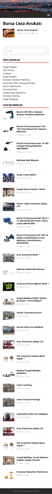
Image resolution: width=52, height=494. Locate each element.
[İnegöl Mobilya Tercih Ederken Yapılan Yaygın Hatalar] (8, 463)
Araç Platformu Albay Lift (30, 341)
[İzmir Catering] (8, 390)
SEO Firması (8, 70)
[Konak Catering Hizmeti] (8, 318)
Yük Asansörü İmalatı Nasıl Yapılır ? (31, 357)
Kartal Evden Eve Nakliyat (30, 327)
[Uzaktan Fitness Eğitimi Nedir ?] (8, 289)
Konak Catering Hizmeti (29, 312)
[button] (48, 15)
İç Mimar (7, 73)
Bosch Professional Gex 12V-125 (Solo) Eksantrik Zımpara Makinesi (31, 129)
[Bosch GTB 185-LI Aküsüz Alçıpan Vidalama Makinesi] (8, 117)
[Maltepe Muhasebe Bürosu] (8, 274)
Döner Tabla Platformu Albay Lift (32, 205)
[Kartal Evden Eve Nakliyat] (8, 332)
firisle (36, 33)
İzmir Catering (24, 385)
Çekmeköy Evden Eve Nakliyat (32, 414)
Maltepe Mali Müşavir (28, 160)
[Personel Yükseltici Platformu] (8, 477)
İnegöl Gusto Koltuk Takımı (31, 189)
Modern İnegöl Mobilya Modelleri (28, 371)
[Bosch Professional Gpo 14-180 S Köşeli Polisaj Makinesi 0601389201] (8, 149)
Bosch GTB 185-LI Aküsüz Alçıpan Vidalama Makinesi (30, 113)
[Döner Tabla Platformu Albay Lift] (8, 209)
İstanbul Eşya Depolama (14, 92)
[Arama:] (26, 50)
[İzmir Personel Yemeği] (8, 405)
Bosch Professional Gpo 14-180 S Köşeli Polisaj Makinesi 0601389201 (32, 146)
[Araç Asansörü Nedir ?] (8, 260)
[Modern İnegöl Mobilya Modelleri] (8, 376)
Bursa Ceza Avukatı (27, 30)
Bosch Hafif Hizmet (12, 86)
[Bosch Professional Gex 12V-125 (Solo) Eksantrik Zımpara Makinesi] (8, 132)
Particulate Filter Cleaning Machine (19, 83)
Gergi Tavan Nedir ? (27, 174)
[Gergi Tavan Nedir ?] (8, 180)
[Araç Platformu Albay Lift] (8, 347)
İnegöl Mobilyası (10, 99)
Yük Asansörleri (10, 89)
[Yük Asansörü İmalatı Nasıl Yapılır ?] (8, 361)
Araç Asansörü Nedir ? (28, 254)
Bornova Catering (11, 95)
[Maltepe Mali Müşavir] (8, 166)
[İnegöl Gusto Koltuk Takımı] (8, 195)
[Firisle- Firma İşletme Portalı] (26, 10)
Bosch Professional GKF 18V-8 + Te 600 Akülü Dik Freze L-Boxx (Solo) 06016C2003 (33, 221)
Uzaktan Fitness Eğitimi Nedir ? (33, 283)
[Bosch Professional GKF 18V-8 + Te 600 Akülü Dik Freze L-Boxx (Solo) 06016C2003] (8, 223)
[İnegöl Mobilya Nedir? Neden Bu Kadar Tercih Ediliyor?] (8, 303)
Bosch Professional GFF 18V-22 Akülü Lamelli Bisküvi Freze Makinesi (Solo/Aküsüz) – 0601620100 (32, 239)
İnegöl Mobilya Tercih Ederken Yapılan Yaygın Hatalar (32, 458)
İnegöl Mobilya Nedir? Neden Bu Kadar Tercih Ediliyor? (32, 299)
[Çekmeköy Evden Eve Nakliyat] (8, 419)
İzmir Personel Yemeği (28, 399)
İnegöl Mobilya (10, 67)
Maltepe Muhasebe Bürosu (30, 269)
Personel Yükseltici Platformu (16, 79)
